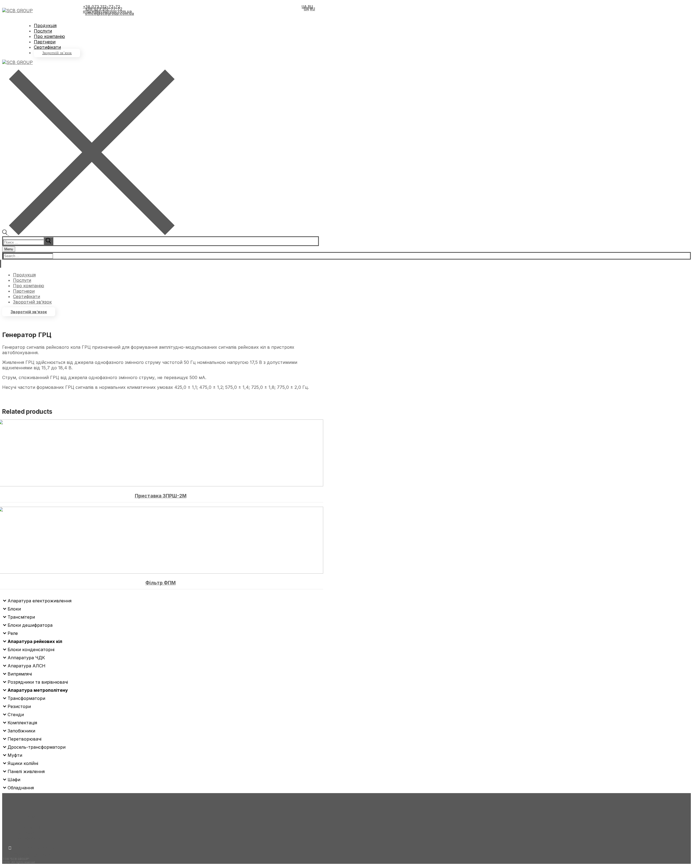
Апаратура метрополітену (38, 690)
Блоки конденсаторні (31, 649)
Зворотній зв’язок (29, 311)
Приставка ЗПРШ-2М (161, 496)
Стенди (16, 714)
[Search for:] (28, 242)
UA (304, 6)
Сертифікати (26, 838)
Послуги (22, 822)
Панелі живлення (26, 771)
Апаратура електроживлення (39, 600)
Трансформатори (26, 698)
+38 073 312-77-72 (101, 6)
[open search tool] (88, 233)
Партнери (24, 832)
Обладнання (21, 787)
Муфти (15, 755)
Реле (13, 633)
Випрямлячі (20, 674)
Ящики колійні (23, 763)
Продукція (24, 816)
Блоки (14, 609)
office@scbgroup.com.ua (107, 11)
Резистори (19, 706)
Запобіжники (21, 730)
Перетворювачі (24, 739)
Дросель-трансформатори (37, 747)
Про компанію (28, 827)
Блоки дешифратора (30, 625)
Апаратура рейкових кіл (35, 641)
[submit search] (48, 241)
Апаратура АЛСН (26, 665)
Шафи (14, 779)
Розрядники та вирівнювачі (38, 682)
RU (310, 6)
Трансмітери (21, 617)
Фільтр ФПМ (160, 583)
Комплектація (22, 722)
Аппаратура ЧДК (26, 657)
